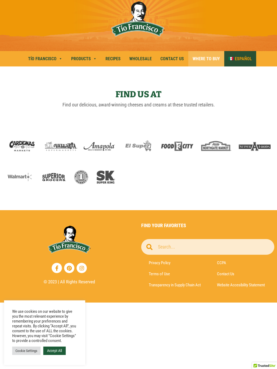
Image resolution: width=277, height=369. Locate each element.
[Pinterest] (69, 268)
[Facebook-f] (57, 268)
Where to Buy (206, 58)
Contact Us (172, 58)
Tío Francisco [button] (42, 58)
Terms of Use (159, 273)
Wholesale (140, 58)
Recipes (113, 58)
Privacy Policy (159, 262)
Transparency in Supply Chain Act (175, 285)
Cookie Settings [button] (26, 351)
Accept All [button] (54, 350)
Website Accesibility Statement (241, 285)
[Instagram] (82, 268)
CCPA (221, 262)
